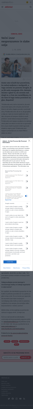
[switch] (26, 175)
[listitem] (16, 171)
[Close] (29, 141)
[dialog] (16, 204)
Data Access (16, 268)
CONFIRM (10, 261)
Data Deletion (7, 268)
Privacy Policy (26, 268)
